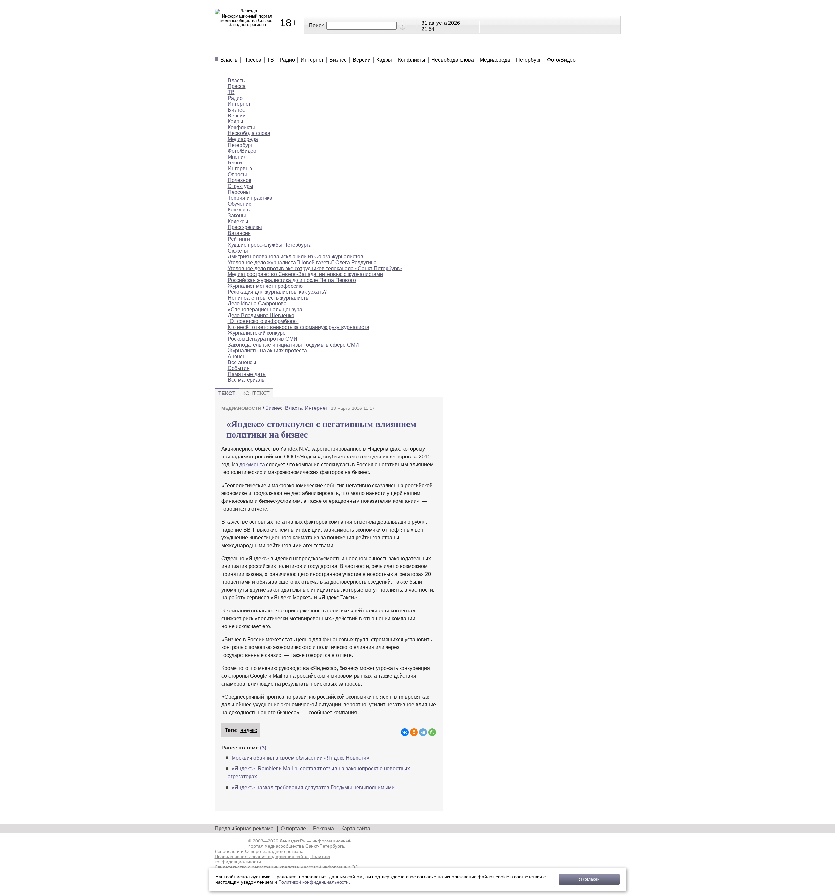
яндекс (248, 730)
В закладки (431, 405)
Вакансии (239, 233)
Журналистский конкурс (256, 333)
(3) (263, 747)
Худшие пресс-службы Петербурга (269, 245)
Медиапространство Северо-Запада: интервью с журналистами (305, 274)
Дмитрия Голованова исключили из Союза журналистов (295, 256)
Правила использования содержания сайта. (262, 856)
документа (252, 464)
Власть (228, 60)
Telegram (495, 24)
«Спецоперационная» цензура (265, 309)
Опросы (237, 174)
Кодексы (238, 221)
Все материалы (513, 49)
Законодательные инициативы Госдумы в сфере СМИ (293, 345)
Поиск (316, 25)
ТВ (270, 60)
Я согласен (589, 879)
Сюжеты (423, 49)
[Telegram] (423, 732)
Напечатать (408, 405)
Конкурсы (239, 209)
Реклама (323, 828)
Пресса (252, 60)
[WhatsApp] (432, 732)
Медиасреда (495, 60)
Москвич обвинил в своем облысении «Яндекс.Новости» (300, 758)
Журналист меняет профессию (265, 286)
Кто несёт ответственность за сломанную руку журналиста (298, 327)
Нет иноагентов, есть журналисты (269, 298)
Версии (362, 60)
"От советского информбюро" (263, 321)
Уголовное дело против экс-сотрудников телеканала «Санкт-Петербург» (315, 268)
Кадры (384, 60)
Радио (287, 60)
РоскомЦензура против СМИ (262, 339)
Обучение (239, 204)
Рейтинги (380, 49)
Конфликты (411, 60)
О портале (293, 828)
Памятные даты (247, 374)
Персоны (239, 192)
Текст (226, 393)
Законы (237, 215)
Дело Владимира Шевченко (261, 315)
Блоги (235, 162)
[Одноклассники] (414, 732)
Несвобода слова (452, 60)
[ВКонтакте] (405, 732)
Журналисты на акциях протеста (267, 350)
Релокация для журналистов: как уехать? (277, 292)
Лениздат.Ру (292, 840)
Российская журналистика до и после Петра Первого (292, 280)
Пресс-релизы (245, 227)
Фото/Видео (561, 60)
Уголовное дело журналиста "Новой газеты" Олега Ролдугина (302, 262)
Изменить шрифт (420, 405)
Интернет (312, 60)
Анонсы (463, 49)
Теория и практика (250, 198)
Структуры (240, 186)
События (239, 368)
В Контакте (487, 24)
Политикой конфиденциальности (313, 882)
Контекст (256, 393)
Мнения (294, 49)
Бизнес (338, 60)
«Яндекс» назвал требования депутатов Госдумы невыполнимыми (313, 787)
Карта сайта (355, 828)
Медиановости (244, 49)
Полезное (336, 49)
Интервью (240, 168)
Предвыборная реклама (244, 828)
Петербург (528, 60)
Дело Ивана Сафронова (257, 303)
